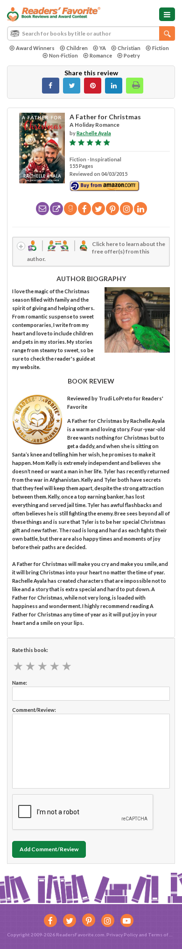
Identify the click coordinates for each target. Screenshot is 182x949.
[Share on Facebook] (50, 86)
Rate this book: (30, 650)
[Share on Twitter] (71, 86)
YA (102, 48)
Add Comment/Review (49, 849)
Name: (19, 683)
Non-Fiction (63, 55)
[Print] (134, 86)
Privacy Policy (122, 934)
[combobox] (91, 33)
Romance (101, 55)
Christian (129, 48)
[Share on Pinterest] (92, 86)
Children (77, 48)
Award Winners (35, 48)
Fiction (160, 48)
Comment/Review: (34, 710)
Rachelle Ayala (94, 133)
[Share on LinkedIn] (113, 86)
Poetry (132, 55)
